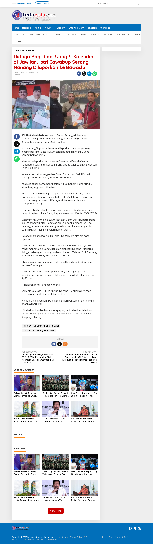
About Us (121, 537)
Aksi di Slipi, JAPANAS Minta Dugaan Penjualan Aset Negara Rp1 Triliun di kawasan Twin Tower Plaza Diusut (27, 420)
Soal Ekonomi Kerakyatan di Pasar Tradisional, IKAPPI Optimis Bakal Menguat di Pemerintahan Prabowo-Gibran (79, 357)
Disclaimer (91, 537)
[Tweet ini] (84, 73)
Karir (64, 537)
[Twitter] (59, 344)
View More (55, 510)
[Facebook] (53, 344)
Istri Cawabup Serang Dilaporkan (39, 330)
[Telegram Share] (89, 73)
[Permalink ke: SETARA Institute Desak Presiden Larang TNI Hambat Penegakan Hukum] (55, 408)
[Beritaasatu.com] (34, 15)
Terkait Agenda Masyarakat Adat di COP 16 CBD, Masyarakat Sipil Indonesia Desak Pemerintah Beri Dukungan (38, 357)
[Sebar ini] (79, 73)
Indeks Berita (18, 539)
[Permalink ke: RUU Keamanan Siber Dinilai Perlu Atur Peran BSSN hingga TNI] (84, 408)
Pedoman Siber (106, 537)
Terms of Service (35, 539)
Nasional (17, 75)
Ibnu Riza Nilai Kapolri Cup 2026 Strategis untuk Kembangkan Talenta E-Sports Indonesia (84, 394)
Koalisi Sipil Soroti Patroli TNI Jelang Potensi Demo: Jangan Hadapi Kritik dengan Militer (55, 394)
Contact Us (51, 539)
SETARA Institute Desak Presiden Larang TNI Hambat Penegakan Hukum (53, 420)
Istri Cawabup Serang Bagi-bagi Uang (41, 325)
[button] (138, 3)
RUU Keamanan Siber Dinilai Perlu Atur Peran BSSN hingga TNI (82, 420)
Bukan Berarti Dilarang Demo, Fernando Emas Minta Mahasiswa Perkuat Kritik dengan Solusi (26, 394)
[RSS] (65, 344)
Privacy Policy (76, 537)
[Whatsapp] (94, 73)
